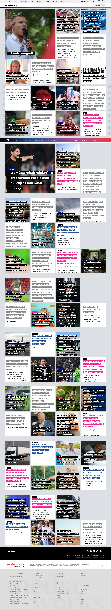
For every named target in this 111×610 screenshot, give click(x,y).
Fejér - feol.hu (13, 587)
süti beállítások (88, 555)
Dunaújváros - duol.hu (15, 585)
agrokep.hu (36, 602)
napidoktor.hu (60, 585)
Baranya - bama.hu (15, 578)
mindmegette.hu (61, 587)
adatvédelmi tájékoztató (68, 555)
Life (16, 1)
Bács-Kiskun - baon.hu (16, 576)
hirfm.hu (83, 603)
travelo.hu (59, 589)
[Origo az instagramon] (94, 551)
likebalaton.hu (60, 583)
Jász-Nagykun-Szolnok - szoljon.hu (19, 595)
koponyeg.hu (84, 589)
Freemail (47, 1)
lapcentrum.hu (84, 593)
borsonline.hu (60, 605)
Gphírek (62, 1)
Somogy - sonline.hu (15, 601)
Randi (75, 1)
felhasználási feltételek (79, 555)
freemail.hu (83, 587)
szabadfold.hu (37, 587)
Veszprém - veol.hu (38, 575)
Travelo (55, 1)
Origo (10, 1)
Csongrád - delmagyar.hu (16, 583)
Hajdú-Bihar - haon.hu (15, 591)
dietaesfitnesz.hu (61, 591)
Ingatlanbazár (84, 1)
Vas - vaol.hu (37, 573)
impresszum (95, 555)
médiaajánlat (101, 555)
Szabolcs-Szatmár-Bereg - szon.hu (19, 603)
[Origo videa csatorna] (97, 551)
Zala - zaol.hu (37, 577)
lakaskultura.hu (61, 580)
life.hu (82, 577)
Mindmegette (24, 1)
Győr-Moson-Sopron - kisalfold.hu (18, 589)
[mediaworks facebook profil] (98, 565)
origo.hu (36, 591)
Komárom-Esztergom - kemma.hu (18, 597)
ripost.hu (83, 573)
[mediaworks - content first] (15, 565)
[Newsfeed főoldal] (11, 551)
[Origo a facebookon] (88, 551)
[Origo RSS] (101, 551)
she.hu (82, 579)
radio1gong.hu (84, 602)
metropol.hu (84, 575)
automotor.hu (60, 578)
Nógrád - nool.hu (14, 599)
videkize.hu (60, 595)
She (69, 1)
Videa (31, 1)
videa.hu (83, 591)
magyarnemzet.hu (38, 585)
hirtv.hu (35, 589)
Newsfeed (39, 1)
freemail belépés (100, 5)
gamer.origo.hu (61, 582)
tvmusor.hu (60, 597)
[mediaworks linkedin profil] (102, 565)
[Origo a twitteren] (91, 551)
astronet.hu (60, 576)
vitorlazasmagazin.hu (62, 593)
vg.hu (35, 600)
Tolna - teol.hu (13, 605)
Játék (93, 1)
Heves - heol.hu (14, 593)
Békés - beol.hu (14, 580)
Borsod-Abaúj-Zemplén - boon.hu (18, 582)
